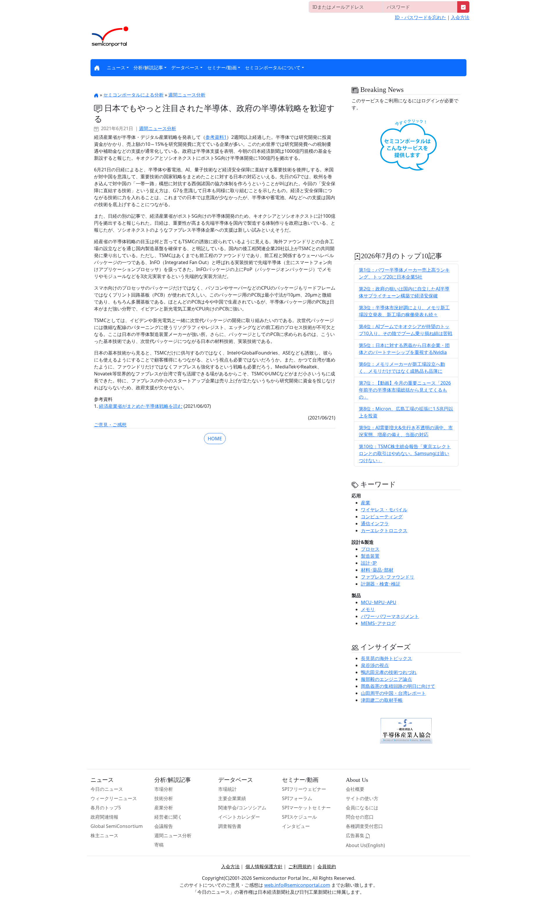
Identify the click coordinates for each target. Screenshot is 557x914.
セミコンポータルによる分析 (133, 95)
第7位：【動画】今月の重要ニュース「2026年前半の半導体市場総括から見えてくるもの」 (405, 390)
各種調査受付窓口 (364, 826)
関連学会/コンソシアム (242, 807)
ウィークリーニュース (114, 798)
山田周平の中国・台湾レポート (393, 693)
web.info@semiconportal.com (297, 885)
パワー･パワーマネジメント (390, 616)
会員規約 (326, 866)
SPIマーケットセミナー (306, 807)
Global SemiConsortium (117, 826)
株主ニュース (104, 835)
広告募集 (356, 835)
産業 (365, 502)
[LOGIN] (463, 7)
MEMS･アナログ (378, 623)
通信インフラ (375, 523)
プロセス (370, 549)
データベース (185, 67)
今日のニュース (107, 789)
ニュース (116, 67)
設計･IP (369, 563)
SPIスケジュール (299, 817)
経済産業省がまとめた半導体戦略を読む (140, 406)
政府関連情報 (104, 817)
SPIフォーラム (297, 798)
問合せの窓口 (360, 817)
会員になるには (362, 807)
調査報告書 (229, 826)
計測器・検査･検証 (380, 584)
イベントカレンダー (239, 817)
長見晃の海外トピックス (386, 658)
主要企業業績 (232, 798)
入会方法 (460, 17)
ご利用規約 (300, 866)
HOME (215, 438)
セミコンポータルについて (273, 67)
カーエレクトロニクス (384, 530)
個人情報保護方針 (264, 866)
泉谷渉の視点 (375, 665)
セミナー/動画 (222, 67)
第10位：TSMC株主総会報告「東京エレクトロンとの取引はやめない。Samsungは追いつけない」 (405, 453)
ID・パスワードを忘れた (420, 17)
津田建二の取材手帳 (382, 700)
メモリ (368, 609)
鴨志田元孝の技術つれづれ (389, 672)
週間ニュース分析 (186, 95)
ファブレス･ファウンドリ (387, 577)
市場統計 (227, 789)
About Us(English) (365, 845)
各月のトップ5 (106, 807)
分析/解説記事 (148, 67)
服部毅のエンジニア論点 (386, 679)
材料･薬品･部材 (377, 570)
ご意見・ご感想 (110, 424)
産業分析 (163, 807)
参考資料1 (216, 137)
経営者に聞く (168, 817)
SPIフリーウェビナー (304, 789)
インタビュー (296, 826)
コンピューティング (382, 516)
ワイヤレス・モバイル (384, 509)
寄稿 (159, 845)
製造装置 (370, 556)
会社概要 (355, 789)
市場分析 (163, 789)
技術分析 (163, 798)
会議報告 (163, 826)
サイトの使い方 (362, 798)
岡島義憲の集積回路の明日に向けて (398, 686)
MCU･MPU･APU (378, 602)
